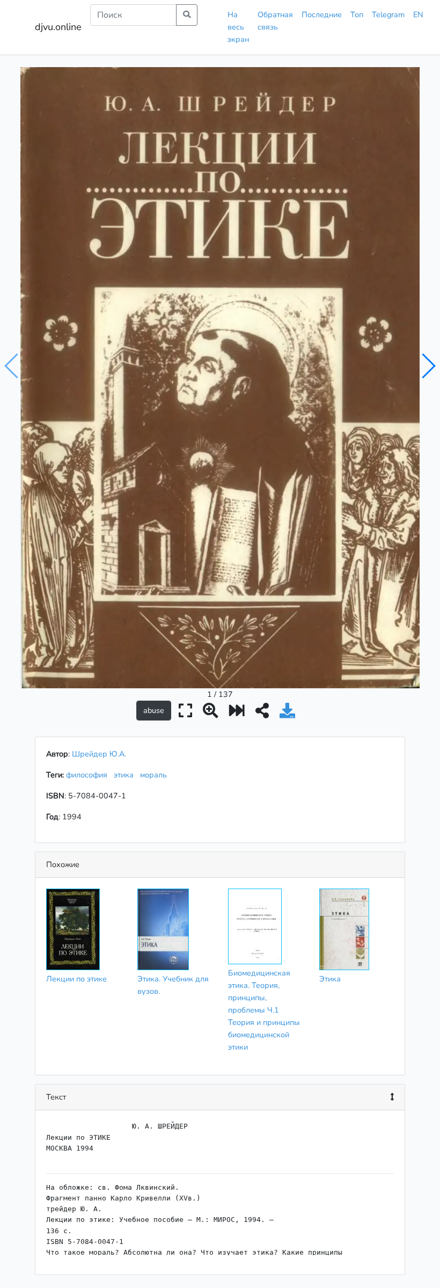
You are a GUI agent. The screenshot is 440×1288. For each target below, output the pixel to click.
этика (126, 774)
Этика (330, 978)
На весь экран (238, 27)
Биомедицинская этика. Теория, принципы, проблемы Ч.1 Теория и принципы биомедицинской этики (264, 1009)
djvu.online (58, 26)
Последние (322, 14)
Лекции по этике (76, 978)
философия (89, 774)
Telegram (388, 14)
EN (418, 14)
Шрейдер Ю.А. (99, 753)
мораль (155, 774)
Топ (356, 14)
